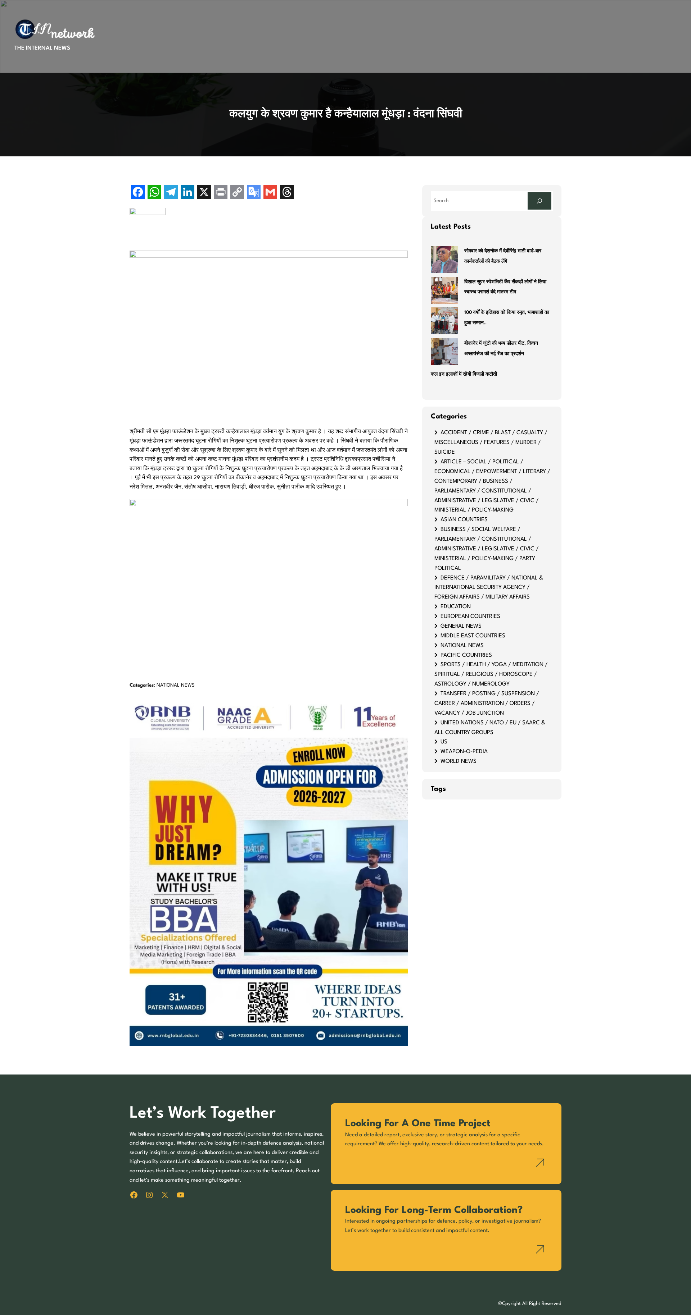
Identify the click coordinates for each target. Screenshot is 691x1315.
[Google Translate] (253, 193)
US (444, 742)
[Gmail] (270, 193)
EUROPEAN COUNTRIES (470, 616)
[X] (204, 193)
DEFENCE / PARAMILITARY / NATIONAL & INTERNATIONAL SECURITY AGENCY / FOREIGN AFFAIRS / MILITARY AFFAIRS (488, 587)
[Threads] (287, 193)
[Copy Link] (237, 193)
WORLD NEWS (459, 761)
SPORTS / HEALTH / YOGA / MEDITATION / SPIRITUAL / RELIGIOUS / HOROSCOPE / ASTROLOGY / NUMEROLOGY (491, 674)
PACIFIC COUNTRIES (466, 655)
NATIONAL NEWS (176, 685)
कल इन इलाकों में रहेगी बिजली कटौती (464, 374)
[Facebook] (138, 193)
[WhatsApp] (154, 193)
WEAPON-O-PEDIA (464, 752)
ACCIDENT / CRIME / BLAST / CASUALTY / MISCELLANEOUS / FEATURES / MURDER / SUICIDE (490, 442)
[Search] (539, 200)
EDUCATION (456, 607)
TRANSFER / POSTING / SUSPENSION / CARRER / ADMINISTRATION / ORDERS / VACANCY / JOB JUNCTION (486, 703)
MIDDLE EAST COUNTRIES (473, 636)
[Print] (220, 193)
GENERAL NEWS (461, 626)
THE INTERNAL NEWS (42, 48)
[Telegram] (171, 193)
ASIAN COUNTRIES (464, 520)
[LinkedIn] (187, 193)
